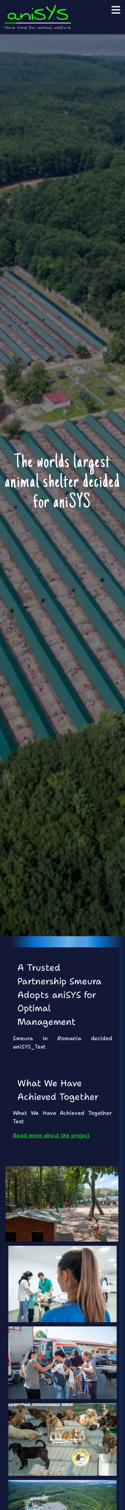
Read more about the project (51, 1135)
